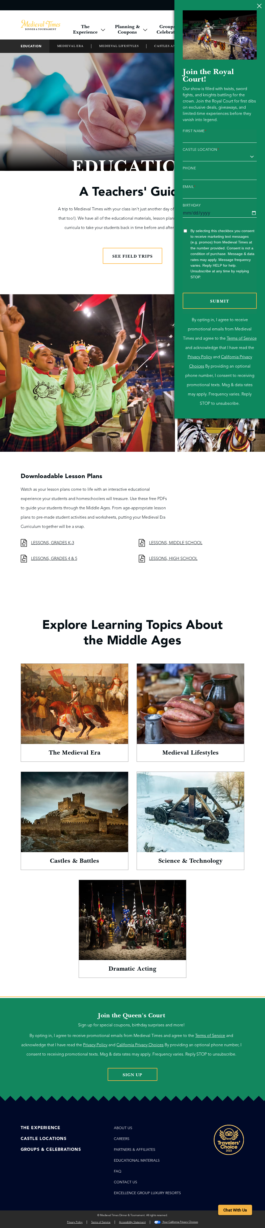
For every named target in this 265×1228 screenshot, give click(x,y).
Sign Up (132, 1075)
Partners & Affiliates (134, 1149)
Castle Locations (44, 1138)
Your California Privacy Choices (180, 1222)
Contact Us (125, 1182)
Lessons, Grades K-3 (52, 542)
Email (189, 187)
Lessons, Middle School (175, 542)
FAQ (117, 1171)
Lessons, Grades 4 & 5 (54, 558)
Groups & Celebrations (51, 1149)
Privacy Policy (200, 357)
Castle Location (201, 150)
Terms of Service (242, 338)
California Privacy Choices (140, 1045)
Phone (189, 168)
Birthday (192, 205)
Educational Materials (137, 1160)
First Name (194, 131)
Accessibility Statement (132, 1222)
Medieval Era (70, 46)
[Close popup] (259, 6)
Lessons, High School (173, 558)
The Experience (41, 1127)
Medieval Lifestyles (119, 46)
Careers (121, 1139)
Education (31, 46)
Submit (219, 301)
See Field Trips (132, 256)
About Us (123, 1128)
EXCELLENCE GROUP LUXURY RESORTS (147, 1193)
